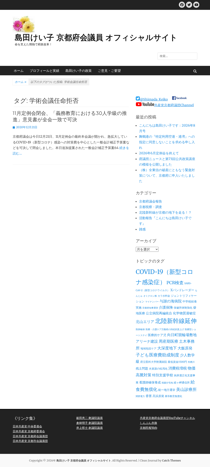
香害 (149, 396)
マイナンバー (152, 301)
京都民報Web (148, 428)
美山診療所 (186, 389)
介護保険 (166, 307)
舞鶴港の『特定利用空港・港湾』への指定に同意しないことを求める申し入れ (167, 142)
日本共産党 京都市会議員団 (30, 441)
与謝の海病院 (171, 301)
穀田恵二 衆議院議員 (89, 418)
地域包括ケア (148, 348)
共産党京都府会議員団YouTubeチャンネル (167, 418)
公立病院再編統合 (159, 313)
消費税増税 (177, 368)
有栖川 (191, 362)
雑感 (142, 229)
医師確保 (140, 329)
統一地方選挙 (166, 390)
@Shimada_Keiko (154, 99)
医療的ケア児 (157, 335)
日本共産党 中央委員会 (27, 426)
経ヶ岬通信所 (182, 382)
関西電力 (140, 396)
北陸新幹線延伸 (176, 321)
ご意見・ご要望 (109, 71)
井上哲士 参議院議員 (89, 428)
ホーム (19, 71)
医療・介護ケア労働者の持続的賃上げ (165, 329)
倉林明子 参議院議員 (89, 423)
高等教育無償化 (173, 396)
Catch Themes (171, 460)
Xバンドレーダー (182, 290)
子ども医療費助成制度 (157, 355)
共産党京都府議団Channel (174, 105)
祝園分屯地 (167, 382)
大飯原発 (185, 348)
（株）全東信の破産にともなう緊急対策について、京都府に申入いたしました (167, 175)
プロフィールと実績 (44, 71)
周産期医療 (168, 341)
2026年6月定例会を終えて (159, 153)
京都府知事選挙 (150, 308)
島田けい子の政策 (78, 71)
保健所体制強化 (183, 307)
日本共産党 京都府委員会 (29, 431)
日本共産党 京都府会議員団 (30, 436)
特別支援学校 (162, 375)
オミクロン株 (150, 296)
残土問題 (142, 368)
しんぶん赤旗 (148, 423)
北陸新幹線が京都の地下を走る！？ (165, 212)
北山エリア (145, 321)
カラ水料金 (164, 295)
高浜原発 (158, 396)
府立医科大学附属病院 (153, 361)
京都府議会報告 (150, 201)
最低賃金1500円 (177, 361)
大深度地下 (167, 348)
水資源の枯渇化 (158, 368)
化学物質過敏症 (184, 313)
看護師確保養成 (150, 382)
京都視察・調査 (150, 207)
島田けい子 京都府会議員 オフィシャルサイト (96, 37)
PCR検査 (175, 282)
